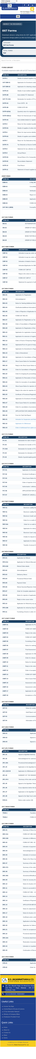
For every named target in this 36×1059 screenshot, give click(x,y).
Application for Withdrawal (23, 423)
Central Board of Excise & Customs (14, 1009)
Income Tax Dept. (9, 1006)
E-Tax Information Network (11, 1011)
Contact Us (7, 1032)
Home (5, 1027)
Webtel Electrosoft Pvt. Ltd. (21, 1044)
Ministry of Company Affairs (12, 1014)
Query (5, 1037)
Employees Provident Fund (12, 1017)
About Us (6, 1030)
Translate (13, 3)
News (5, 1035)
